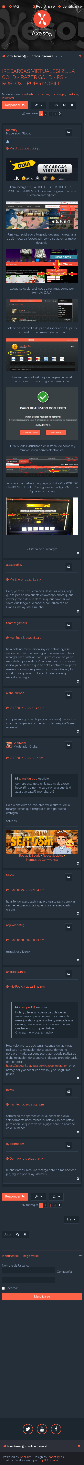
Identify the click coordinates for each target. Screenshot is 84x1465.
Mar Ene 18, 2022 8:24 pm (26, 637)
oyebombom (15, 1143)
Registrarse (31, 1256)
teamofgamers (16, 623)
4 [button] (55, 113)
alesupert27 (14, 564)
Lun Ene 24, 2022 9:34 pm (26, 889)
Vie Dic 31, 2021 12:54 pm (26, 148)
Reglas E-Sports (29, 855)
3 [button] (50, 113)
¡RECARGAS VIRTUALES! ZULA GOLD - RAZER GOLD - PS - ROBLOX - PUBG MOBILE (38, 77)
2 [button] (45, 113)
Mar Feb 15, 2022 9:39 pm (26, 1104)
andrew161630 (16, 971)
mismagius (42, 94)
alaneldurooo (15, 693)
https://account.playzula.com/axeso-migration (36, 1065)
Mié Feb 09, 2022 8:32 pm (27, 986)
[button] (60, 113)
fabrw (10, 875)
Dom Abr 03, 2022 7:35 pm (27, 1158)
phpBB (24, 1457)
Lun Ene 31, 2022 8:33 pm (26, 939)
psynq (10, 1089)
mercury (12, 130)
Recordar (12, 1288)
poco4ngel (58, 94)
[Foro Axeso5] (42, 19)
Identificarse (10, 1256)
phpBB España (48, 1460)
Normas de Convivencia (42, 859)
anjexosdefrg (15, 925)
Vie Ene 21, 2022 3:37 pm (26, 757)
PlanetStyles (56, 1457)
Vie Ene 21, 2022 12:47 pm (26, 707)
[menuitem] (14, 6)
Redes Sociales (53, 855)
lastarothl (8, 98)
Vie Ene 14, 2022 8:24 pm (26, 579)
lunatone (72, 94)
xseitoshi (27, 94)
